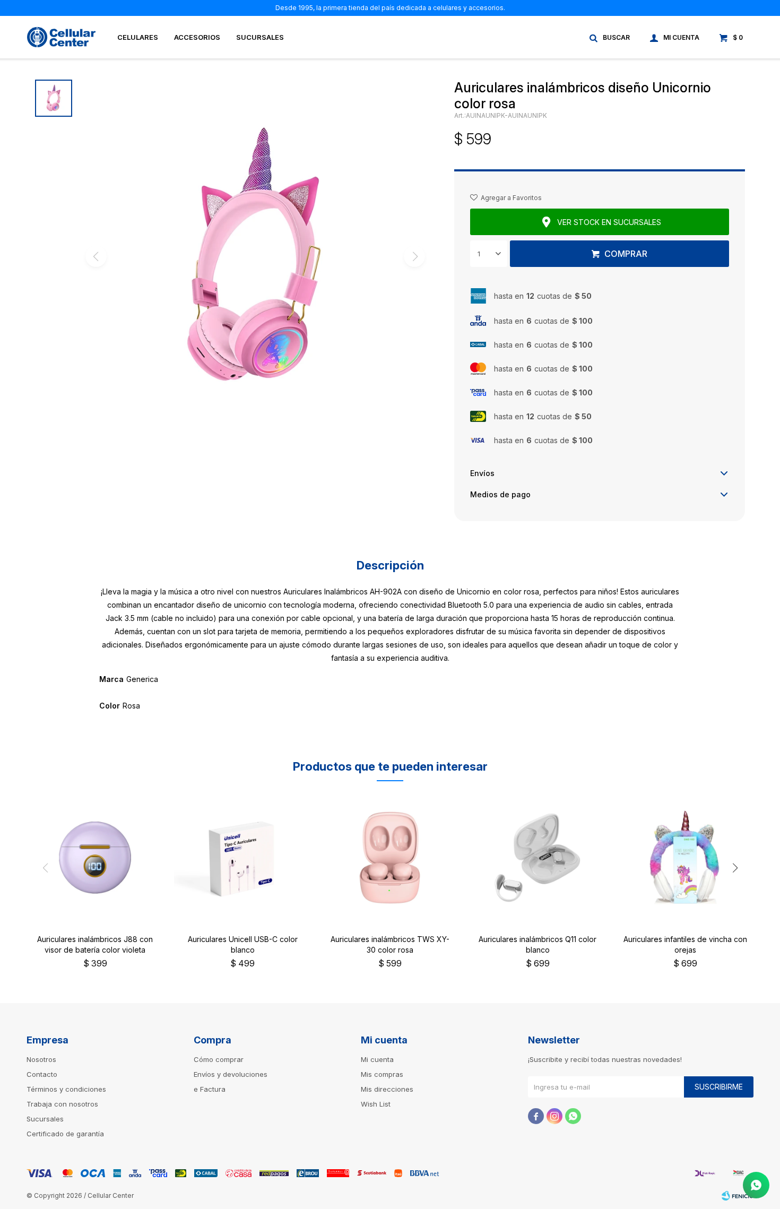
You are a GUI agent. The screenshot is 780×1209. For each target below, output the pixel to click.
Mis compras (382, 1074)
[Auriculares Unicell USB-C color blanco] (242, 857)
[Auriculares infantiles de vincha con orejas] (685, 857)
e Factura (210, 1089)
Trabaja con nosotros (62, 1104)
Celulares (137, 37)
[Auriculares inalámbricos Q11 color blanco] (537, 857)
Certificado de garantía (65, 1133)
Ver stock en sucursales (609, 222)
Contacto (42, 1074)
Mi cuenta (377, 1059)
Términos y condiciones (66, 1089)
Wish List (376, 1104)
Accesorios (197, 37)
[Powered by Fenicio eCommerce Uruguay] (737, 1196)
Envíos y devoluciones (230, 1074)
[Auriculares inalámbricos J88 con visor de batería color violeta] (95, 857)
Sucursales (260, 37)
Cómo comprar (219, 1059)
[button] (610, 37)
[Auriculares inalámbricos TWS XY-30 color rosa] (390, 857)
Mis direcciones (387, 1089)
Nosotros (41, 1059)
